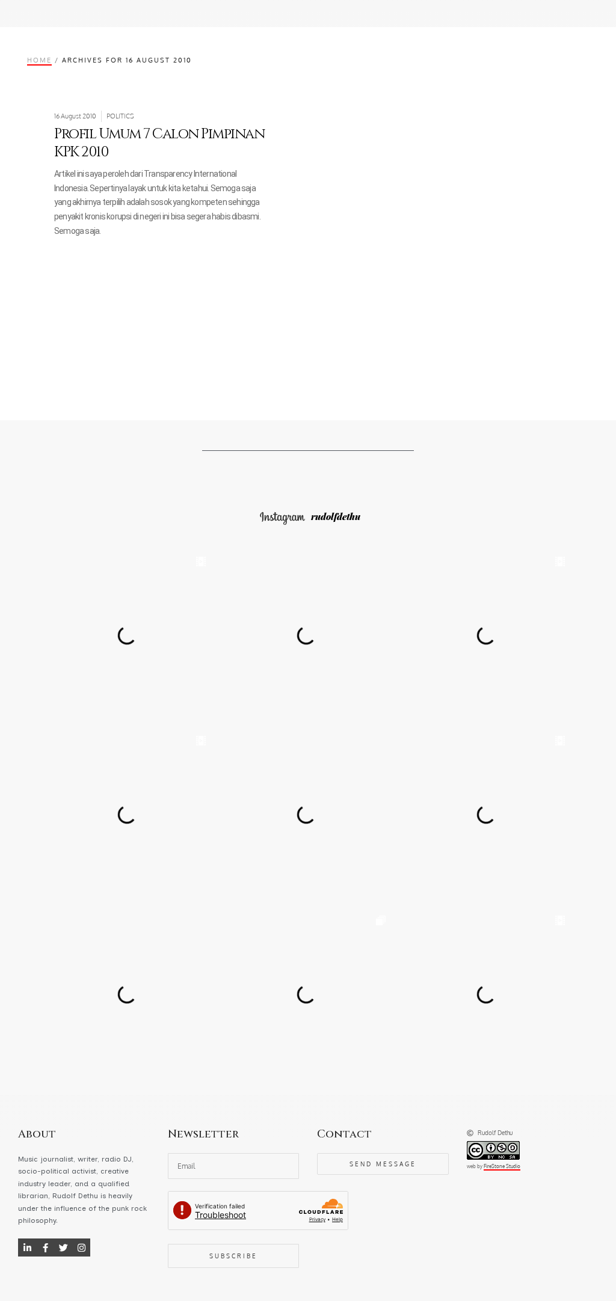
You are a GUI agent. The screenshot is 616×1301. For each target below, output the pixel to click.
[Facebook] (45, 1247)
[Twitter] (63, 1247)
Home (39, 59)
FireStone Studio (502, 1166)
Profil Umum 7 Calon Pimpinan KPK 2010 (159, 143)
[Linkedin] (27, 1247)
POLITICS (120, 116)
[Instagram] (81, 1247)
